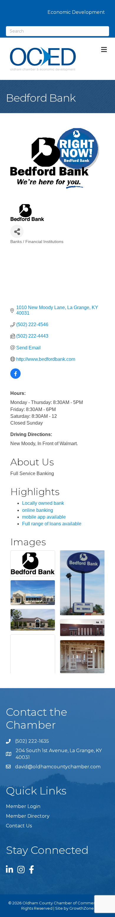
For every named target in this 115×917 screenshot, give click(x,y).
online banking (37, 510)
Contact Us (19, 826)
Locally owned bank (43, 503)
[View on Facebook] (15, 377)
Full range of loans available (51, 523)
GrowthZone (81, 908)
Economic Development (76, 12)
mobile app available (44, 516)
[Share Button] (17, 231)
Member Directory (28, 816)
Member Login (23, 806)
